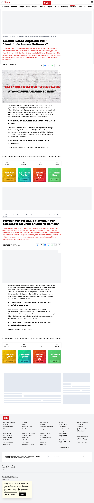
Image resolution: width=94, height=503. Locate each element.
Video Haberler (63, 433)
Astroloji (42, 424)
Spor (28, 7)
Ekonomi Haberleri (8, 426)
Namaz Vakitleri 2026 (28, 431)
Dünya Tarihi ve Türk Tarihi (64, 442)
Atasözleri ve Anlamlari (8, 36)
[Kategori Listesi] (92, 2)
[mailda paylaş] (55, 65)
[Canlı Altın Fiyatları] (9, 175)
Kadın (42, 7)
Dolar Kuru (24, 422)
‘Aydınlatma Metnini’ (10, 491)
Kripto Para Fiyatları (27, 426)
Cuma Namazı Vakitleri (28, 433)
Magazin (34, 7)
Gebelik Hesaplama (82, 436)
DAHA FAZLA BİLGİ (10, 494)
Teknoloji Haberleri (8, 442)
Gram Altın (43, 440)
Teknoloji (64, 7)
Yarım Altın (43, 444)
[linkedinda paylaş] (48, 65)
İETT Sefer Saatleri (82, 434)
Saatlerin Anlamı (45, 433)
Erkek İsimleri (80, 424)
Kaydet (85, 457)
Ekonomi (13, 7)
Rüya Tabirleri (62, 439)
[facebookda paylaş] (37, 65)
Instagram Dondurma (46, 426)
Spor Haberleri (7, 433)
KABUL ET (22, 494)
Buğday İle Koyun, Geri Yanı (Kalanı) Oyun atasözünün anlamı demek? (24, 156)
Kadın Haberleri (7, 440)
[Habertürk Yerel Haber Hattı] (55, 175)
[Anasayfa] (6, 418)
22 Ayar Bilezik (62, 426)
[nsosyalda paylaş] (44, 65)
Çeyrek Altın (43, 442)
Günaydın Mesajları (45, 437)
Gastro (73, 7)
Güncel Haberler (7, 429)
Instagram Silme (45, 429)
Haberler (5, 424)
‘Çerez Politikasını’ (22, 489)
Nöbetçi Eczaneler (27, 435)
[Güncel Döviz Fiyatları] (24, 175)
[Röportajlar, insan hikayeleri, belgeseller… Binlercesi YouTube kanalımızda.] (39, 175)
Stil (85, 7)
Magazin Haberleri (8, 431)
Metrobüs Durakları (64, 447)
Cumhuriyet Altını (63, 424)
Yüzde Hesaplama (82, 442)
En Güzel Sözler (63, 445)
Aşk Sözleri (43, 435)
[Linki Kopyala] (59, 65)
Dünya (21, 7)
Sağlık (49, 7)
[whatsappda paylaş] (52, 65)
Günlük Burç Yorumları (28, 444)
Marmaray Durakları (82, 422)
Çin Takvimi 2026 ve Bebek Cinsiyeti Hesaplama (82, 430)
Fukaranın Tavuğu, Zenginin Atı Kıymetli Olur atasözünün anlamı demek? (25, 338)
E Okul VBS (24, 440)
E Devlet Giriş (25, 442)
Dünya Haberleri (7, 435)
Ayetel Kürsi (43, 431)
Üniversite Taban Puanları (63, 436)
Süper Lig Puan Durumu (65, 431)
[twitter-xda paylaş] (41, 65)
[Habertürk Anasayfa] (47, 2)
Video (79, 7)
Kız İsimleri (80, 426)
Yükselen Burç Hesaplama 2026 (82, 439)
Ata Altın (61, 422)
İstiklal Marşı (25, 437)
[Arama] (2, 2)
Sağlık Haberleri (7, 437)
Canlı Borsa (25, 429)
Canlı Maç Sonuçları (64, 429)
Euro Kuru (24, 424)
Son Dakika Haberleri (9, 422)
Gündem (5, 7)
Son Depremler (44, 422)
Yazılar (56, 7)
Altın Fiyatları (6, 444)
